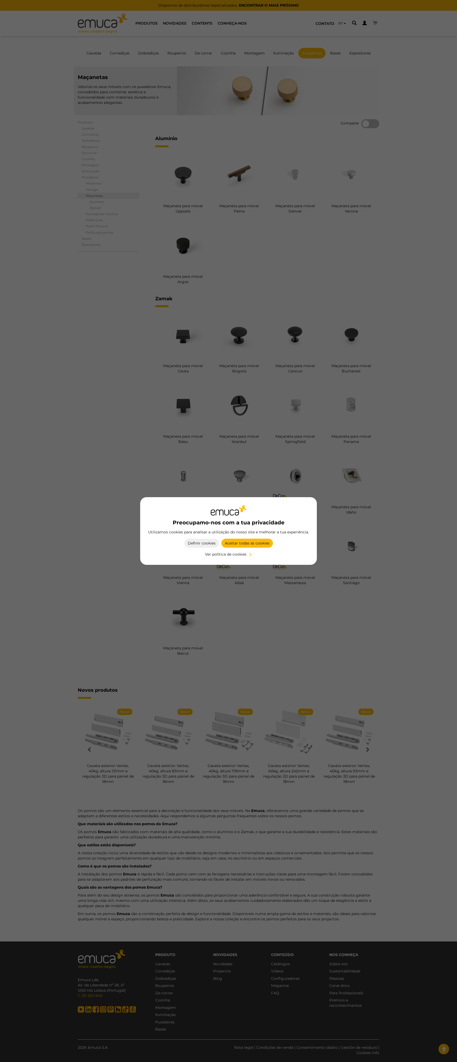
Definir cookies (202, 543)
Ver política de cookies (225, 554)
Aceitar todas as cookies (247, 543)
